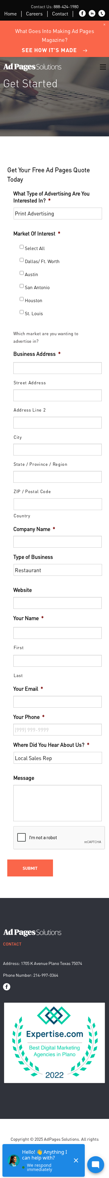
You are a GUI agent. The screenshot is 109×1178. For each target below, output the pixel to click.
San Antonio (37, 287)
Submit (30, 868)
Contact (60, 13)
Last (18, 675)
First (19, 647)
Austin (31, 274)
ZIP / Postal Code (32, 491)
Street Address (30, 382)
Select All (35, 248)
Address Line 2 (29, 409)
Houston (33, 300)
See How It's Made (49, 49)
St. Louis (34, 313)
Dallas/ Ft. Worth (42, 261)
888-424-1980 (66, 6)
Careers (34, 13)
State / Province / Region (41, 464)
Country (22, 515)
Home (10, 13)
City (18, 437)
